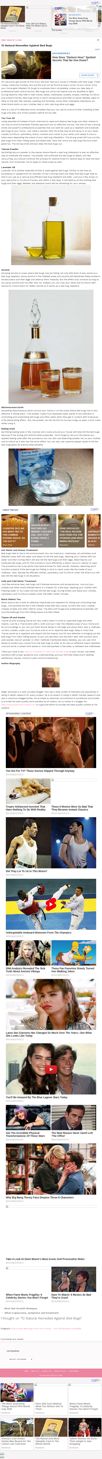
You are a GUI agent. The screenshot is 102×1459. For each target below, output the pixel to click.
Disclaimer (73, 1371)
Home (26, 1371)
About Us (35, 1371)
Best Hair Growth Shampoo (21, 1308)
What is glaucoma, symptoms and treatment (32, 1312)
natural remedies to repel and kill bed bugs (46, 651)
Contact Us (46, 1371)
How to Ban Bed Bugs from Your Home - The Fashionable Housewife (46, 1328)
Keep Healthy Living (11, 39)
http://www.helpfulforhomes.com (18, 704)
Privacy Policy (60, 1371)
